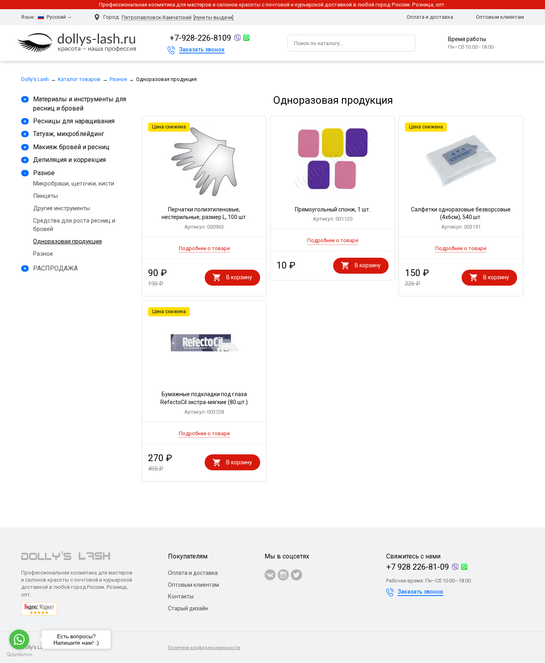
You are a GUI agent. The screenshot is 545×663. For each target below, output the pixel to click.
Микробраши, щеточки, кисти (73, 183)
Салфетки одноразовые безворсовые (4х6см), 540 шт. (461, 218)
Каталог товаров (79, 79)
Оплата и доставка (430, 17)
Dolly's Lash (35, 79)
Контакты (181, 596)
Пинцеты (45, 195)
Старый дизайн (188, 608)
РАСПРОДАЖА (55, 268)
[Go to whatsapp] (19, 639)
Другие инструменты (61, 208)
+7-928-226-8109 (200, 38)
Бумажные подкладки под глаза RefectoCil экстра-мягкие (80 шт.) (204, 402)
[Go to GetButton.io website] (19, 654)
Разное (118, 79)
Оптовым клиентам (500, 17)
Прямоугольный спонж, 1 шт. (332, 214)
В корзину (239, 277)
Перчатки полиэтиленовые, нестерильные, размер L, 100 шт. (204, 218)
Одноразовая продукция (67, 241)
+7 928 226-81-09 (417, 567)
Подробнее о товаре (204, 248)
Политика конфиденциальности (204, 647)
